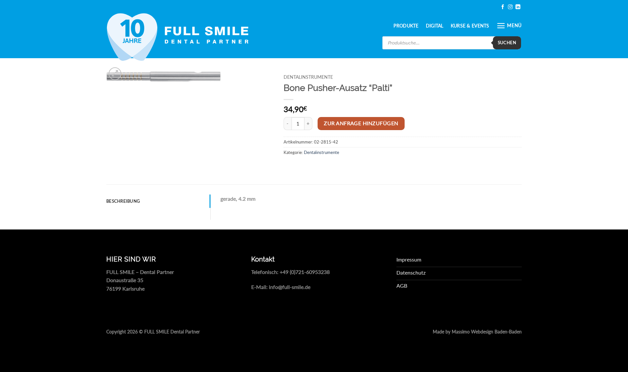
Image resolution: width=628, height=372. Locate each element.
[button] (509, 25)
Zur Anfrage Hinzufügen (361, 123)
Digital (435, 25)
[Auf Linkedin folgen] (517, 7)
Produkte (405, 25)
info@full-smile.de (289, 287)
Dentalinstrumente (308, 77)
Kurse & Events (470, 25)
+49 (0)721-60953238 (305, 272)
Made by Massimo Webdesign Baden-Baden (477, 331)
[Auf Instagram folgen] (510, 7)
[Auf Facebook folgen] (502, 7)
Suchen (507, 42)
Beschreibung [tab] (123, 201)
